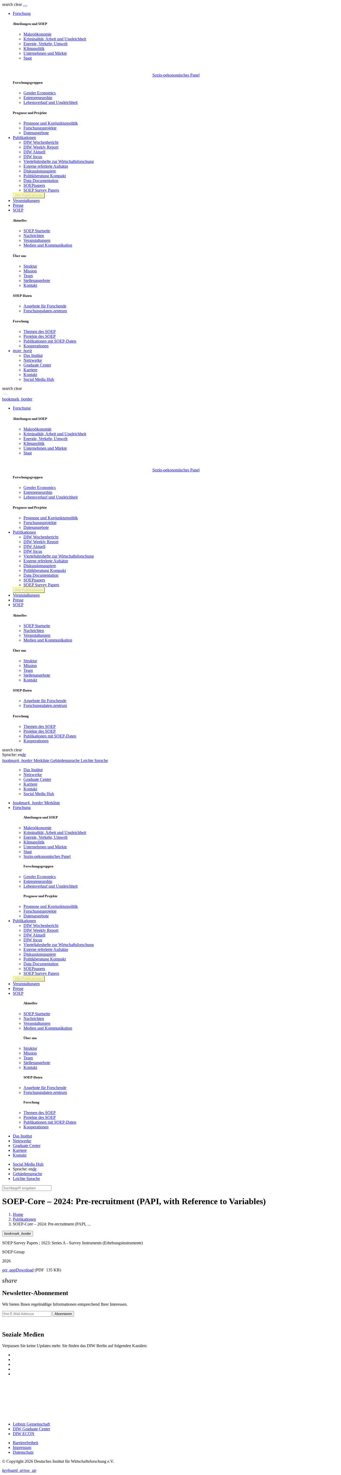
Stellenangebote (36, 280)
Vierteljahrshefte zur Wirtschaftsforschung (58, 161)
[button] (12, 4)
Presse (18, 205)
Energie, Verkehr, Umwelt (45, 43)
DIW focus (32, 156)
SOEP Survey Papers (41, 190)
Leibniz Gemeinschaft (31, 1424)
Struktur (30, 266)
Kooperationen (35, 346)
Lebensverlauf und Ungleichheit (50, 102)
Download (18, 1270)
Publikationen (24, 1219)
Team (28, 275)
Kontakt (30, 285)
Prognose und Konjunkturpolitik (50, 123)
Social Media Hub (38, 379)
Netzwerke (32, 360)
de (24, 754)
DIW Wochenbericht (40, 142)
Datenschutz (23, 1452)
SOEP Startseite (36, 231)
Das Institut (33, 355)
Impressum (22, 1447)
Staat (27, 58)
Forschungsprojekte (39, 128)
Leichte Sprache (26, 1178)
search (7, 4)
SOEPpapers (34, 185)
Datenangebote (36, 132)
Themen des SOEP (39, 331)
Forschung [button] (22, 13)
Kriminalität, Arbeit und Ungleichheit (54, 39)
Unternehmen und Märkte (45, 53)
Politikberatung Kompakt (44, 176)
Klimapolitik (33, 48)
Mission (30, 271)
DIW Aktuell (34, 152)
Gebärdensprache (27, 1173)
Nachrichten (33, 235)
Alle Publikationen (29, 195)
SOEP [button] (18, 210)
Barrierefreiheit (25, 1442)
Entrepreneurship (37, 97)
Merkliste (36, 802)
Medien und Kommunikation (47, 245)
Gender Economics (39, 93)
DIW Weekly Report (40, 147)
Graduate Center (37, 365)
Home (18, 1214)
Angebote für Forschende (44, 306)
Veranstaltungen (26, 200)
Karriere (30, 370)
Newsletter (11, 1323)
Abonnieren (63, 1314)
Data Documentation (40, 180)
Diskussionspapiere (39, 171)
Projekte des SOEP (39, 336)
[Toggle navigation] (25, 6)
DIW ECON (23, 1433)
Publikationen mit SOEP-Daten (49, 341)
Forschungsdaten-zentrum (45, 311)
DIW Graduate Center (31, 1429)
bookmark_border (17, 399)
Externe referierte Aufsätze (45, 166)
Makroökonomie (37, 34)
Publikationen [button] (24, 137)
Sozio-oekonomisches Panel (176, 75)
